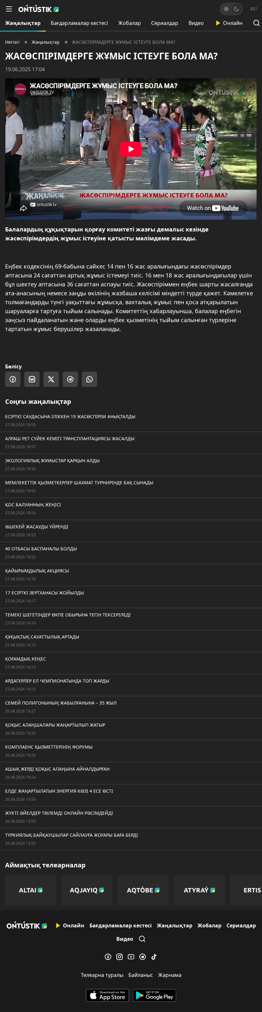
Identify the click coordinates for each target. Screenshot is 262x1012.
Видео (196, 22)
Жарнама (169, 974)
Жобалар (129, 22)
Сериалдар (164, 22)
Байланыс (140, 974)
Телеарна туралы (102, 974)
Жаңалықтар (23, 22)
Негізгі (12, 42)
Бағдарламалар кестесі (79, 22)
